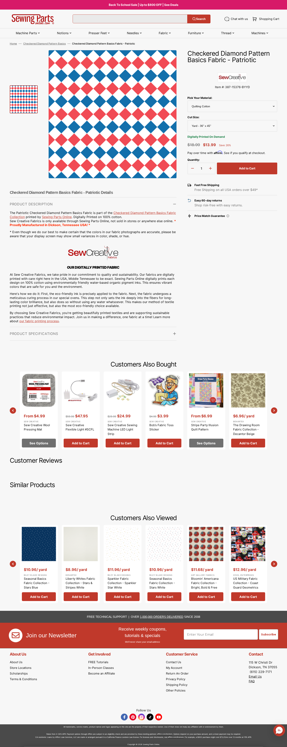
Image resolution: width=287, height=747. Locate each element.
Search (201, 19)
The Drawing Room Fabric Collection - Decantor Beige (246, 429)
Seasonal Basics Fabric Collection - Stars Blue (36, 583)
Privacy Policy (175, 679)
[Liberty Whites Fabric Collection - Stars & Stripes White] (81, 564)
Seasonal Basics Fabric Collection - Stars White (162, 583)
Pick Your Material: (199, 97)
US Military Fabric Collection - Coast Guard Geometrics (245, 583)
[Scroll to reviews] (232, 68)
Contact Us (173, 662)
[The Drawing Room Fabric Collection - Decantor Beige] (248, 410)
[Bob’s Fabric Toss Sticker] (164, 410)
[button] (265, 19)
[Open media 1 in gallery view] (168, 59)
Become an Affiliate (101, 673)
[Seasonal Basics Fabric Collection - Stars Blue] (39, 564)
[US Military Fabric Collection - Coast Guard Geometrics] (248, 564)
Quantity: (193, 159)
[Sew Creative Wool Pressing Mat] (39, 410)
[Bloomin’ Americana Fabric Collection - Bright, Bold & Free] (206, 564)
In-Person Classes (101, 668)
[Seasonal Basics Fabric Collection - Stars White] (164, 564)
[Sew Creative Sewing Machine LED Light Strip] (123, 410)
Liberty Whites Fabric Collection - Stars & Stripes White (80, 583)
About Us (16, 662)
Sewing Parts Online (57, 217)
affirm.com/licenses (176, 737)
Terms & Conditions (23, 679)
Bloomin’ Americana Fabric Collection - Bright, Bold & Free (204, 583)
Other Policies (175, 690)
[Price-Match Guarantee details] (228, 216)
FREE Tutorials (98, 662)
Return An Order (177, 673)
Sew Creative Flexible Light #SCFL (80, 427)
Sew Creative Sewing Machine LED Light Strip (122, 429)
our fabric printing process (39, 321)
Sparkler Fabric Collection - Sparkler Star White (122, 583)
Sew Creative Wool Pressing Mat (37, 427)
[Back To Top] (281, 741)
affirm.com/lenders (164, 734)
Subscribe (268, 634)
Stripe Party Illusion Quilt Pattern (204, 427)
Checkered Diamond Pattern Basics (44, 43)
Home (13, 43)
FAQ (252, 681)
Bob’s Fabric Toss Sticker (161, 427)
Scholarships (19, 673)
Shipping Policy (176, 685)
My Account (174, 668)
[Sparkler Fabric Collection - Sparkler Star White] (123, 564)
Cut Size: (193, 117)
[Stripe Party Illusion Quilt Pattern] (206, 410)
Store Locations (20, 668)
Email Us (255, 676)
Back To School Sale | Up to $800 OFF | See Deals (143, 5)
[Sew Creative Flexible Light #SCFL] (81, 410)
